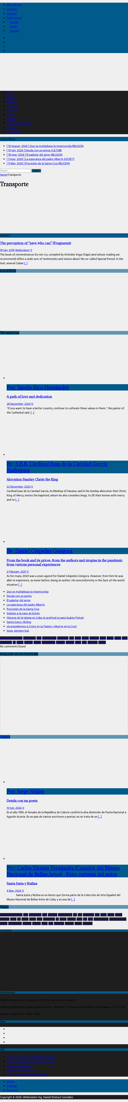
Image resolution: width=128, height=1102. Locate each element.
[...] (17, 500)
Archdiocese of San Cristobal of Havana (31, 1061)
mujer (90, 919)
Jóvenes (20, 642)
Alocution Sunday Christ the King (57, 471)
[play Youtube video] (64, 695)
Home (10, 93)
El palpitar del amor (19, 600)
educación (94, 638)
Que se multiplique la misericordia (27, 591)
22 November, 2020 (18, 486)
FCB (19, 919)
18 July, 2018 (7, 250)
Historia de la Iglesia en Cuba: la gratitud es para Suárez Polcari (45, 618)
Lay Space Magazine (19, 1066)
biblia (39, 638)
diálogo (85, 638)
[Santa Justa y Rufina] (34, 858)
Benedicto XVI (29, 638)
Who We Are (14, 5)
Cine (75, 914)
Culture (5, 737)
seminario (69, 923)
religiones (70, 642)
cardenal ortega (49, 638)
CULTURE (12, 110)
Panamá (37, 642)
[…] (26, 263)
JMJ (14, 642)
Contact (12, 13)
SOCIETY (12, 106)
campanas (52, 914)
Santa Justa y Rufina (19, 622)
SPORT (11, 114)
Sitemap (12, 9)
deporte (110, 914)
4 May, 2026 (14, 891)
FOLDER (11, 119)
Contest (11, 128)
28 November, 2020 (19, 404)
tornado (102, 642)
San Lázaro (93, 642)
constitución (62, 638)
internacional (6, 642)
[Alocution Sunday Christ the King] (34, 454)
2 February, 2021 (16, 571)
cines (80, 914)
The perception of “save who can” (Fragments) (35, 243)
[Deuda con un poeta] (34, 782)
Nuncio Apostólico (117, 919)
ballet (25, 914)
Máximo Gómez (101, 919)
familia (103, 638)
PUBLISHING (14, 132)
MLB (85, 919)
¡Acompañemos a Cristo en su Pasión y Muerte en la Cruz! (42, 626)
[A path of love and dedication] (34, 378)
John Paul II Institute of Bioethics (27, 1074)
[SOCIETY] (27, 231)
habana (110, 638)
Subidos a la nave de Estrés (23, 613)
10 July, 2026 (14, 808)
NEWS (10, 97)
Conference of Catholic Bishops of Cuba (31, 1057)
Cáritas (78, 638)
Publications (14, 18)
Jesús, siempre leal (18, 631)
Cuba (71, 638)
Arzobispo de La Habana (11, 638)
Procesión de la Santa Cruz (23, 609)
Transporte (87, 923)
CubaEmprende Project (21, 1070)
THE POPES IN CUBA (19, 123)
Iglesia (125, 638)
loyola (79, 919)
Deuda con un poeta (19, 596)
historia (117, 638)
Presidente (60, 642)
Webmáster (22, 250)
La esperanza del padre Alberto (26, 604)
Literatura (28, 642)
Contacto (12, 1090)
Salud (84, 642)
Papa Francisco (48, 642)
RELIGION (12, 101)
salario (78, 642)
